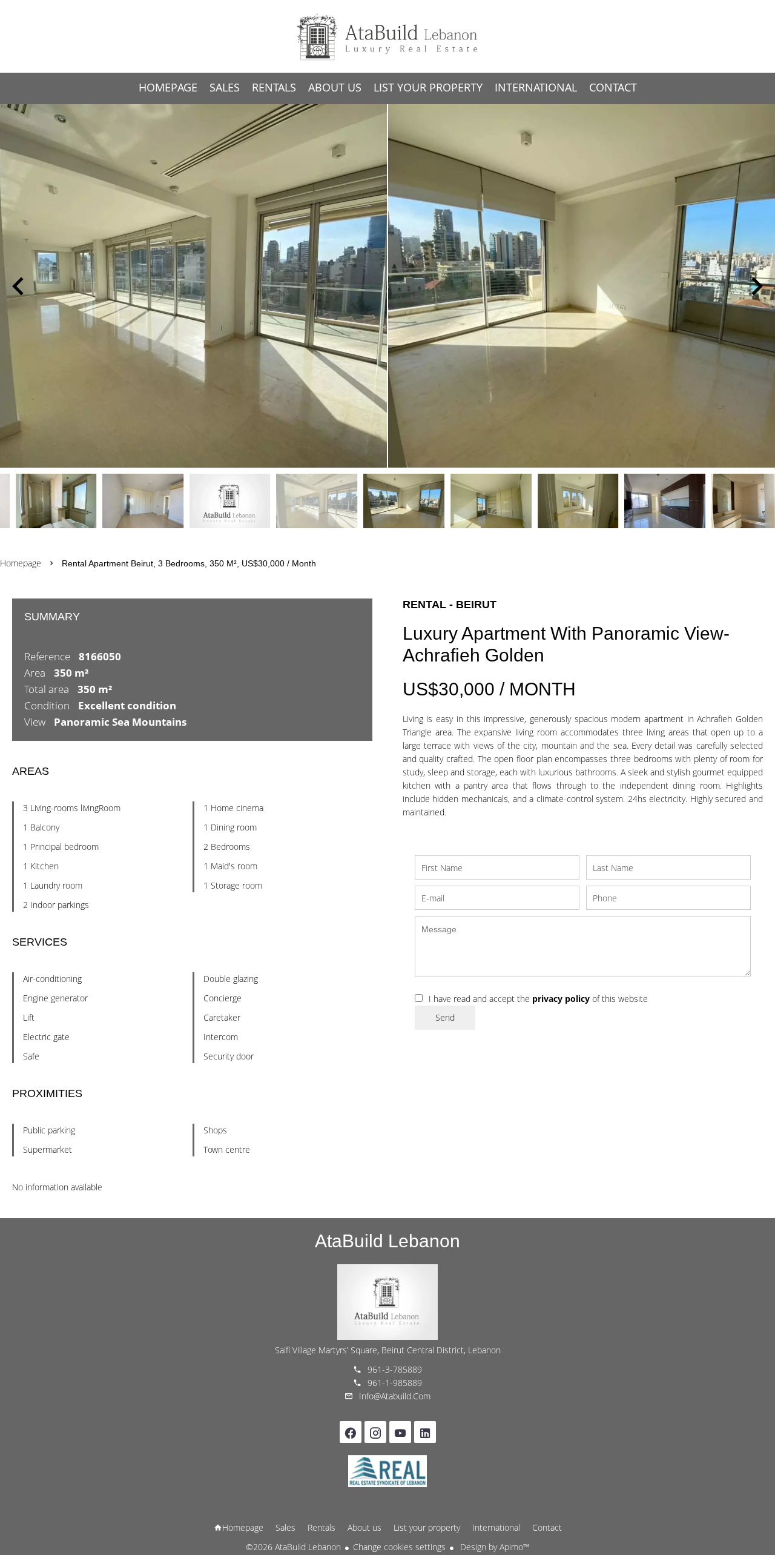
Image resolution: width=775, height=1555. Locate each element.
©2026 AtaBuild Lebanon (293, 1547)
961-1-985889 (395, 1382)
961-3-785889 (395, 1369)
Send (445, 1017)
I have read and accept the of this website (538, 998)
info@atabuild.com (394, 1396)
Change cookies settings (399, 1547)
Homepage (387, 36)
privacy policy (561, 998)
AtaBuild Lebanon (387, 1241)
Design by (493, 1547)
